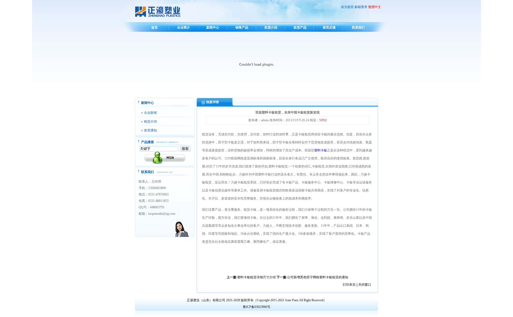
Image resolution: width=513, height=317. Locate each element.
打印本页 (349, 285)
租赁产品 (300, 27)
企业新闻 (150, 113)
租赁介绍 (271, 27)
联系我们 (358, 27)
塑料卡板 (320, 150)
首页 (154, 27)
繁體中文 (374, 7)
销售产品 (241, 27)
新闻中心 (212, 27)
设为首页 (347, 7)
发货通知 (150, 130)
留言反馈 (329, 27)
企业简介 (183, 27)
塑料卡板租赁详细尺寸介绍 (256, 277)
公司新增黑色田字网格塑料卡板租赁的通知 (317, 277)
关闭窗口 (364, 285)
